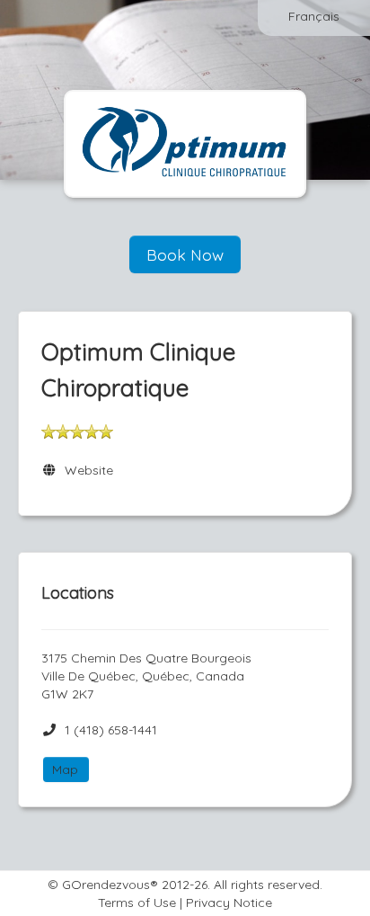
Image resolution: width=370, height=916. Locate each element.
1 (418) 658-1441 (111, 730)
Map (65, 769)
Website (85, 470)
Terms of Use (137, 902)
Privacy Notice (229, 902)
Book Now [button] (185, 254)
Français (313, 16)
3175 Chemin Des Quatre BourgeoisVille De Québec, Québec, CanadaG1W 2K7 (146, 676)
